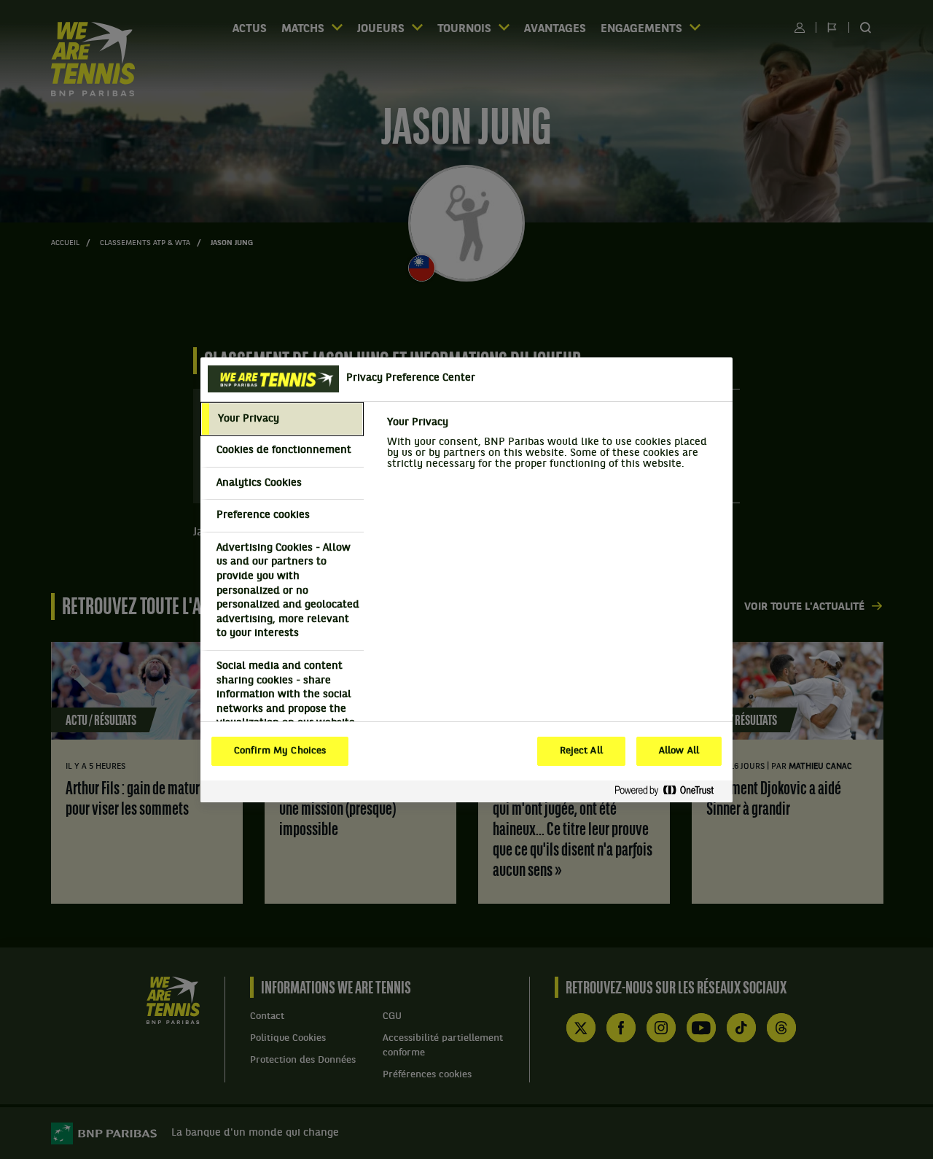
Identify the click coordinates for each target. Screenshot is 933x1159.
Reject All (581, 751)
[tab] (282, 419)
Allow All (679, 751)
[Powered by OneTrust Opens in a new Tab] (669, 791)
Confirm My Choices (280, 751)
